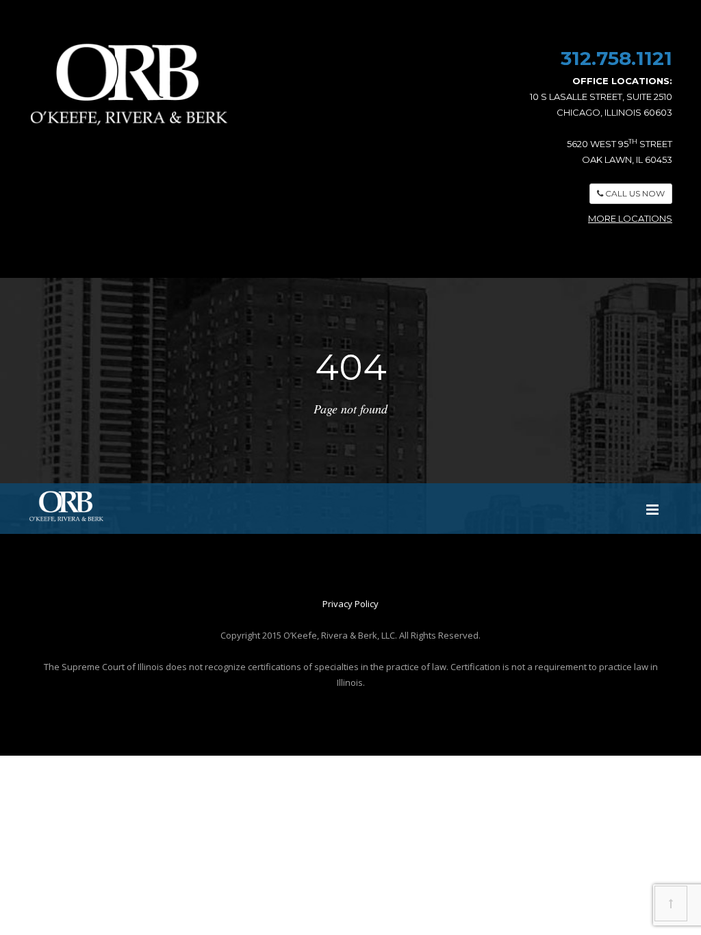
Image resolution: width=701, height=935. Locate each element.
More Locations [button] (630, 218)
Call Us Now (634, 193)
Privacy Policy (350, 604)
